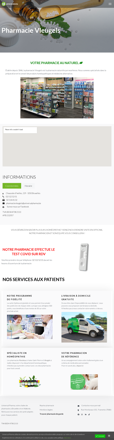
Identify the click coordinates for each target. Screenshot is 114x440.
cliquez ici (79, 366)
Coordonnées (11, 185)
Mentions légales (46, 410)
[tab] (12, 186)
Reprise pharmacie (47, 405)
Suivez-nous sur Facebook (18, 206)
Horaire (28, 185)
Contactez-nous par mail (90, 405)
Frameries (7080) (104, 410)
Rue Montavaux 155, (89, 410)
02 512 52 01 (37, 260)
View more (67, 438)
